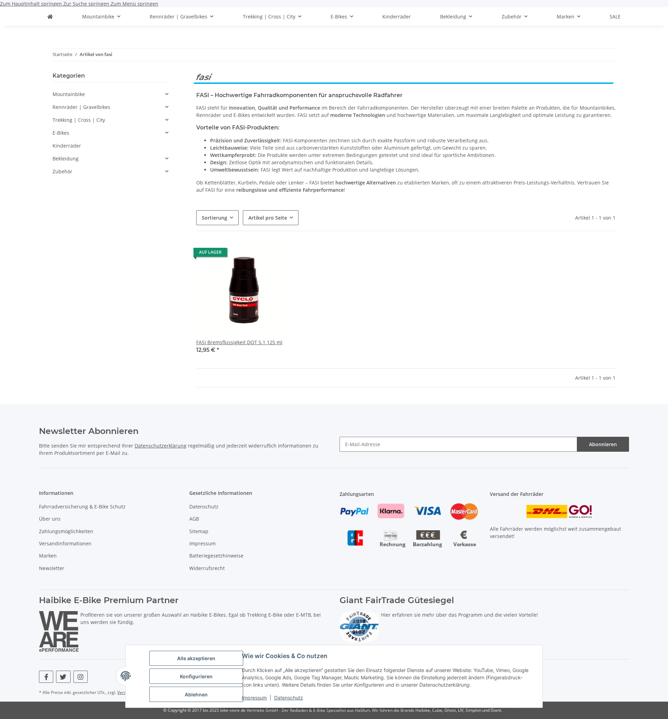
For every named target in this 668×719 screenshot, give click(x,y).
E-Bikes (61, 132)
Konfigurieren (196, 676)
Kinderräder (67, 145)
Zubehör (62, 171)
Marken (48, 555)
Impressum (254, 698)
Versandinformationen (65, 543)
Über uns (50, 518)
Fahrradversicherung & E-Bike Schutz (82, 506)
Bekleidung (66, 158)
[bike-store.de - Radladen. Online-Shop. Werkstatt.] (50, 16)
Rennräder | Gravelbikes (81, 107)
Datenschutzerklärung (160, 445)
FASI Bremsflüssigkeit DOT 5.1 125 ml (239, 342)
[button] (244, 302)
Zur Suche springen (87, 3)
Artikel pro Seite (267, 217)
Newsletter (51, 568)
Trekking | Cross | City (79, 120)
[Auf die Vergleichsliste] (280, 254)
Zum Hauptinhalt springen (31, 3)
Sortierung (214, 217)
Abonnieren (603, 444)
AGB (194, 518)
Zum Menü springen (134, 3)
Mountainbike (69, 94)
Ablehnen (196, 694)
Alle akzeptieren (196, 658)
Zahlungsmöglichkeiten (66, 531)
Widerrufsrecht (207, 568)
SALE (615, 16)
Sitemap (198, 531)
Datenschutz (288, 698)
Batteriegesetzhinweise (216, 555)
